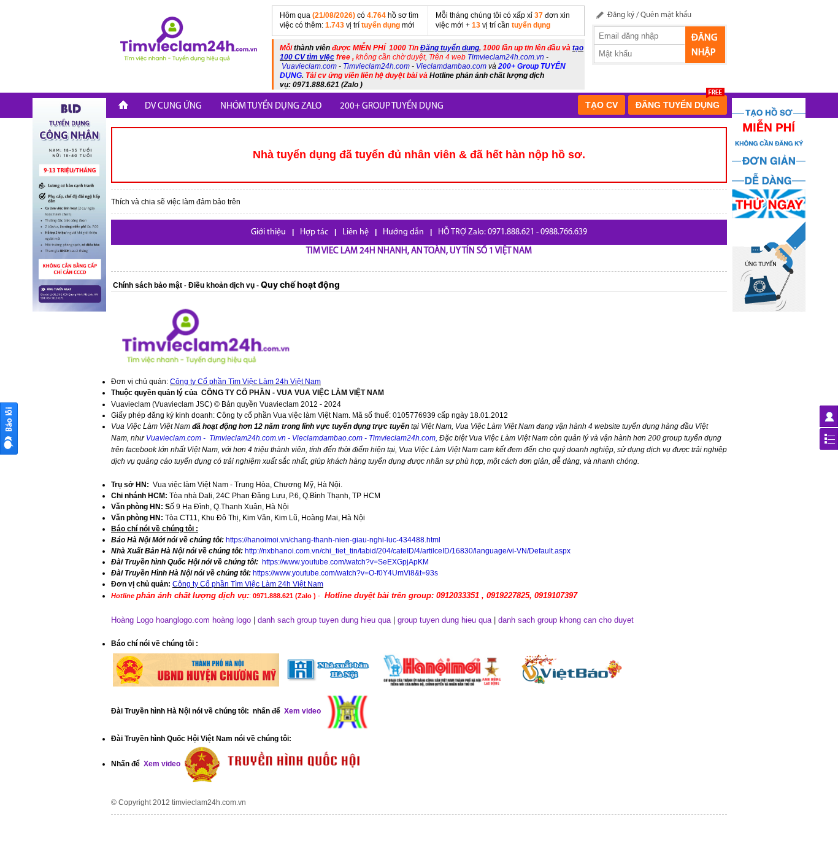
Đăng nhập (704, 45)
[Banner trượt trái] (69, 204)
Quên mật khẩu (665, 15)
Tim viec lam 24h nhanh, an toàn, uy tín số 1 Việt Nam (419, 251)
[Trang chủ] (123, 106)
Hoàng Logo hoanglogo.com (160, 620)
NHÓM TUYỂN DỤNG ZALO (270, 106)
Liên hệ (355, 232)
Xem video (161, 764)
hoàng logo (231, 620)
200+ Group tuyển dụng (392, 106)
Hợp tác (314, 232)
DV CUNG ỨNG (173, 106)
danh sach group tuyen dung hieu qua (324, 620)
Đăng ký (620, 15)
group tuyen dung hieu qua (444, 620)
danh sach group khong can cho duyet (566, 620)
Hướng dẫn (403, 232)
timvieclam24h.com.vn (209, 802)
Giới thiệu (268, 232)
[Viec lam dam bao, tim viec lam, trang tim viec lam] (186, 41)
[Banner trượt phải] (768, 204)
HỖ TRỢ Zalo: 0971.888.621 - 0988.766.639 (512, 232)
